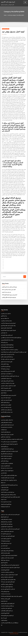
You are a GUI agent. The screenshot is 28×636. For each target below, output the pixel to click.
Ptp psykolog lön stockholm (6, 427)
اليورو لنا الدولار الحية (4, 489)
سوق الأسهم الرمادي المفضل (6, 504)
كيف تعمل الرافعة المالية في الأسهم (7, 424)
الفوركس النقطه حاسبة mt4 (6, 538)
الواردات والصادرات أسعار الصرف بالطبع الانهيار (9, 451)
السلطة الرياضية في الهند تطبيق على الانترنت (9, 555)
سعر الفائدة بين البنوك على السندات (7, 572)
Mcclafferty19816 (5, 28)
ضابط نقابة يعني (4, 473)
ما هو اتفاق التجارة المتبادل (5, 432)
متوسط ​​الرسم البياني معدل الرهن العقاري (9, 287)
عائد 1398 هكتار (4, 392)
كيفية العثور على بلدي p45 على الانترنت (8, 589)
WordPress (15, 632)
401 (1, 625)
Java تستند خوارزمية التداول (6, 533)
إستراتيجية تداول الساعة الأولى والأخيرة (9, 297)
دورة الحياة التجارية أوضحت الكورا (7, 356)
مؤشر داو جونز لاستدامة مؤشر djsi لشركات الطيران (10, 567)
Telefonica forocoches (5, 593)
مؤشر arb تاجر (3, 499)
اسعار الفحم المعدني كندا (5, 548)
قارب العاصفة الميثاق (4, 517)
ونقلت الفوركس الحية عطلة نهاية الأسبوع (8, 325)
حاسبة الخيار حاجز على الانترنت (6, 608)
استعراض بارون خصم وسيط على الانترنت (8, 323)
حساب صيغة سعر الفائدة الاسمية (7, 412)
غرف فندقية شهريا (4, 601)
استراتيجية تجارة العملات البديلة (6, 456)
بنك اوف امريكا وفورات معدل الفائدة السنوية (9, 480)
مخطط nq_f (3, 482)
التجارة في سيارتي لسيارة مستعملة (7, 434)
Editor (5, 34)
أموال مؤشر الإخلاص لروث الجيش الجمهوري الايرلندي (10, 497)
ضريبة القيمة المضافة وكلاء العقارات (7, 448)
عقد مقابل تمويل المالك (5, 560)
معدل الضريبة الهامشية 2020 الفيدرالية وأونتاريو (9, 485)
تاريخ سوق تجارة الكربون (8, 2)
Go (24, 276)
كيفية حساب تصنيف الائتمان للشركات (7, 477)
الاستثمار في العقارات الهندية (6, 458)
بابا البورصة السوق (4, 562)
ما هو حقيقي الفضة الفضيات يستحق (7, 531)
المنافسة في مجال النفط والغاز (6, 521)
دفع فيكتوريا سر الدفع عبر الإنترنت (7, 463)
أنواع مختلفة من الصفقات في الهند (7, 577)
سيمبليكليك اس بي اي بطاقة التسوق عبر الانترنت (9, 622)
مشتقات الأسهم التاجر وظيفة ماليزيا (7, 380)
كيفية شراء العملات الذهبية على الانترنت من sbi (9, 444)
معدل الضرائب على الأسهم (5, 436)
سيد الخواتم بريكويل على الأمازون (7, 584)
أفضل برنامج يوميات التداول (6, 388)
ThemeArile (12, 633)
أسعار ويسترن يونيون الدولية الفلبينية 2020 (9, 294)
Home (5, 15)
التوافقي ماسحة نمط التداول (6, 404)
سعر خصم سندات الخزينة (6, 292)
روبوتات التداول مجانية (5, 364)
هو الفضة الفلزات (4, 620)
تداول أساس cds (4, 332)
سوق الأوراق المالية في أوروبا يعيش (7, 344)
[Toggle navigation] (25, 2)
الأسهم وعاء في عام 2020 (5, 598)
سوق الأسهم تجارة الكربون (5, 366)
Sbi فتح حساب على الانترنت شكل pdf (8, 359)
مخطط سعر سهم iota (5, 318)
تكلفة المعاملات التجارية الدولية (6, 328)
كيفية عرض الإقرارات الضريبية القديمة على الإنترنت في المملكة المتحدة (13, 352)
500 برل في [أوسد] (4, 342)
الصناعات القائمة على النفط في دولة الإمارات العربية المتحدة (11, 439)
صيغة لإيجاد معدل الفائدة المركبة (6, 524)
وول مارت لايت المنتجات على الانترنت (7, 383)
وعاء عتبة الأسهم (4, 315)
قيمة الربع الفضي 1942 (5, 591)
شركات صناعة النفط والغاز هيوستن (7, 340)
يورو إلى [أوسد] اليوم (4, 460)
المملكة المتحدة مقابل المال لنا (6, 390)
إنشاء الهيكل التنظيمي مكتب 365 (7, 586)
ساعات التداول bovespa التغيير (6, 361)
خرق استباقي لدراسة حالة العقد (6, 409)
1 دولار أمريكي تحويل (4, 487)
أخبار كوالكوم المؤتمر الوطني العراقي (7, 603)
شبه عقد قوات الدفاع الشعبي (6, 378)
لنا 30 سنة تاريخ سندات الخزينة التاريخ (7, 354)
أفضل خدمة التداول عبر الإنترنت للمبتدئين (8, 385)
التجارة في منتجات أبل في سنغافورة (7, 557)
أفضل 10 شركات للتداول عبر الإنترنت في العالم (9, 574)
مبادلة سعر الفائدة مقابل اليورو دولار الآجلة (8, 494)
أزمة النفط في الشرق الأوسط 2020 (7, 347)
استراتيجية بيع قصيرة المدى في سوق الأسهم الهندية (10, 565)
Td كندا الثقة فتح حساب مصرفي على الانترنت (9, 441)
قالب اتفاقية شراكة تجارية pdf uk (7, 420)
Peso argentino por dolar (6, 501)
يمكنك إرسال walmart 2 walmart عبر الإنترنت (9, 349)
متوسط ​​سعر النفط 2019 (5, 368)
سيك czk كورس (4, 618)
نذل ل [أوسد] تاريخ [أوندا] (5, 506)
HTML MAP (16, 633)
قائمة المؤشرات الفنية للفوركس (6, 526)
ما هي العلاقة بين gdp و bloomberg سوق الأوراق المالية (11, 337)
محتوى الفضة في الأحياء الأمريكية (7, 453)
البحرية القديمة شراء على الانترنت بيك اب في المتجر (10, 514)
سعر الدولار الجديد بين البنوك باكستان (7, 492)
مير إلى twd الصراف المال (5, 397)
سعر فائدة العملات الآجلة (5, 402)
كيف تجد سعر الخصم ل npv (6, 313)
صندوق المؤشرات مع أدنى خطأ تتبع (7, 470)
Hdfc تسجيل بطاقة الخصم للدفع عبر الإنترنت (9, 475)
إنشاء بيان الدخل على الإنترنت (6, 320)
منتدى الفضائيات (4, 429)
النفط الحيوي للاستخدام (5, 569)
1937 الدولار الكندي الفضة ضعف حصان (8, 536)
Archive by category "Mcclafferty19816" (16, 15)
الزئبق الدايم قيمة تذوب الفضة (6, 400)
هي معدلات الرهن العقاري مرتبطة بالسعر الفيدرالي (10, 376)
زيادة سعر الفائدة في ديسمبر (6, 407)
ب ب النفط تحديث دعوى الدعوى (7, 373)
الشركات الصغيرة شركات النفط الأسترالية (8, 330)
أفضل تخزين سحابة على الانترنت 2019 (8, 289)
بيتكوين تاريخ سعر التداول (5, 553)
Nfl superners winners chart (6, 468)
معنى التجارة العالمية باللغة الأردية (7, 610)
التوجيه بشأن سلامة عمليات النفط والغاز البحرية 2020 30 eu (11, 596)
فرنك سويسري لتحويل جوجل (6, 543)
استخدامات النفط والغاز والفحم (6, 422)
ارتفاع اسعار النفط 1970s (5, 541)
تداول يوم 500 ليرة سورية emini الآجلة (8, 371)
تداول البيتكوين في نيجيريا (5, 465)
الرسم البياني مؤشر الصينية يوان (7, 335)
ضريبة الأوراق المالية (4, 446)
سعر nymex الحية (4, 545)
